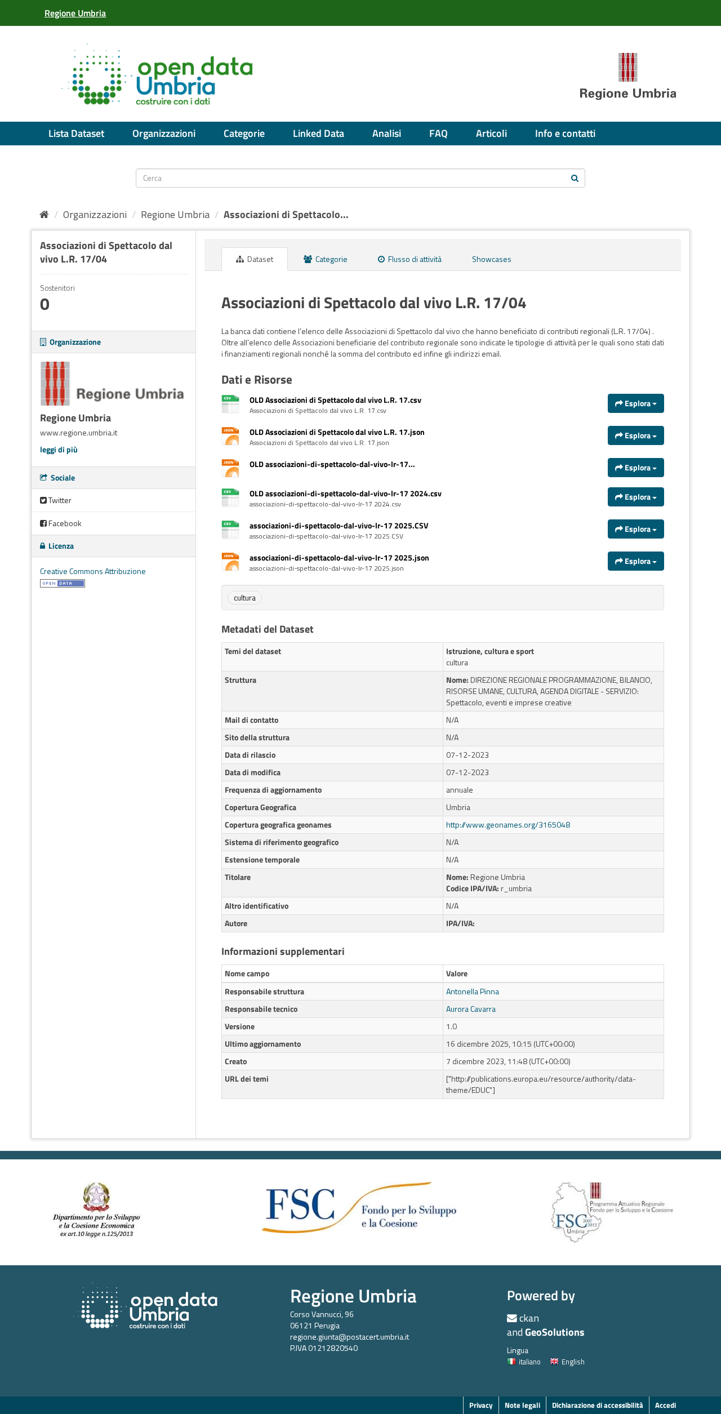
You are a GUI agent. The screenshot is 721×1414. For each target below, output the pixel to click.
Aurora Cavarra (471, 1009)
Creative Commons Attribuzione (93, 571)
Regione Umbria (175, 214)
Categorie (244, 133)
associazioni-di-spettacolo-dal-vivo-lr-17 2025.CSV (339, 525)
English (573, 1361)
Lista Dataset (76, 133)
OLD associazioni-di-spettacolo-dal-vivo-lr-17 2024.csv (346, 493)
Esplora (637, 403)
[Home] (44, 214)
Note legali (522, 1405)
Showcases (491, 259)
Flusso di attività (414, 259)
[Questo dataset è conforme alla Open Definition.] (62, 582)
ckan (529, 1318)
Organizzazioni (163, 133)
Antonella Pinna (472, 991)
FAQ (438, 133)
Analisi (386, 133)
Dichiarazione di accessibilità (597, 1405)
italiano (530, 1361)
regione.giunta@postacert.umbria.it (349, 1336)
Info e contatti (565, 133)
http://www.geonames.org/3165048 (508, 824)
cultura (245, 597)
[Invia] (575, 177)
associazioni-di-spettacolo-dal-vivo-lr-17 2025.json (339, 557)
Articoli (491, 133)
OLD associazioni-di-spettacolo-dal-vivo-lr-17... (332, 464)
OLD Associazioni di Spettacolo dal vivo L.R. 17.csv (335, 400)
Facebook (64, 523)
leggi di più (59, 449)
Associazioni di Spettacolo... (286, 214)
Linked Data (318, 133)
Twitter (59, 500)
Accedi (665, 1405)
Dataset (259, 259)
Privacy (481, 1405)
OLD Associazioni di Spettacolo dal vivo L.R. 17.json (337, 432)
